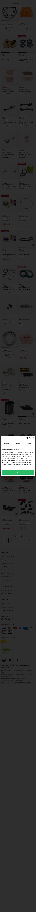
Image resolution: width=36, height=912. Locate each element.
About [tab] (29, 443)
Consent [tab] (6, 443)
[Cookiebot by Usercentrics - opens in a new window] (26, 438)
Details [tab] (18, 443)
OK (18, 472)
